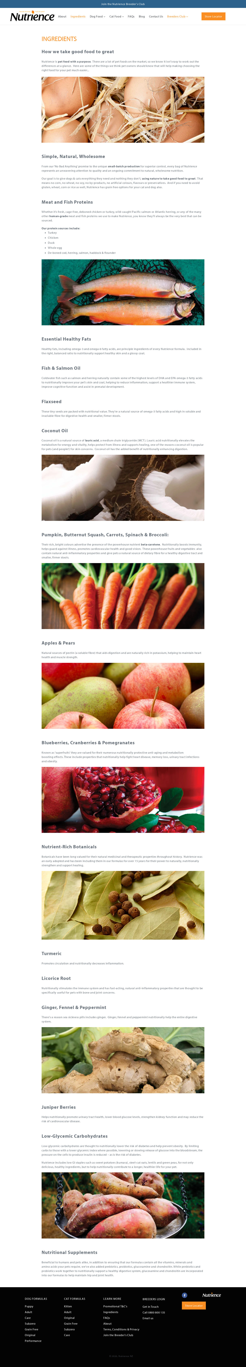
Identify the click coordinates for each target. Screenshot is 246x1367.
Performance (33, 1341)
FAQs (131, 16)
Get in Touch (151, 1306)
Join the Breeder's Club (118, 1335)
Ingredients (78, 16)
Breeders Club (176, 16)
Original (30, 1335)
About (62, 16)
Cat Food (115, 16)
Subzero (30, 1323)
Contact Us (156, 16)
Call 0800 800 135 (154, 1312)
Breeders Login (154, 1299)
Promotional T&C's (115, 1306)
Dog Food (97, 16)
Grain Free (31, 1329)
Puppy (29, 1306)
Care (28, 1318)
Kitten (68, 1306)
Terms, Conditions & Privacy (121, 1329)
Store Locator (213, 16)
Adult (28, 1312)
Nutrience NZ (125, 1356)
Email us (148, 1318)
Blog (142, 16)
